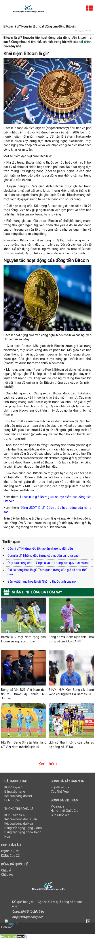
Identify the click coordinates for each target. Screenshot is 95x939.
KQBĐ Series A (14, 815)
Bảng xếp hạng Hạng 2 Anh (23, 828)
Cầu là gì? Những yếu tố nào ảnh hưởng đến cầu (40, 548)
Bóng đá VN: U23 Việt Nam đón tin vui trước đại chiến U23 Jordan (23, 694)
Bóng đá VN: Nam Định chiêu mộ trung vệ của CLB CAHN (71, 639)
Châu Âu (7, 874)
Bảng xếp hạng (14, 791)
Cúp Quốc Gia (60, 815)
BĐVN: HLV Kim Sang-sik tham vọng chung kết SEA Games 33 (71, 692)
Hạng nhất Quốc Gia (64, 810)
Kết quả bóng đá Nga (18, 823)
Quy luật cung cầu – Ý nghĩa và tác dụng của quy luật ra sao (48, 563)
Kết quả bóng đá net (18, 796)
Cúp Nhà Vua (60, 791)
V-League (57, 806)
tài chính (85, 42)
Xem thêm (47, 763)
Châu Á (6, 870)
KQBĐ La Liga (60, 787)
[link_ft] (47, 923)
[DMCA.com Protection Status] (13, 936)
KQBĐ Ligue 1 (13, 787)
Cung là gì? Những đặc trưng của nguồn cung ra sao (43, 555)
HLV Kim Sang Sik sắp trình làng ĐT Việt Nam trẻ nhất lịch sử (23, 745)
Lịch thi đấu (12, 800)
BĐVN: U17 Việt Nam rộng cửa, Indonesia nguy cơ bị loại (23, 639)
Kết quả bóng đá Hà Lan (20, 819)
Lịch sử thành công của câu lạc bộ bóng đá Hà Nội (71, 745)
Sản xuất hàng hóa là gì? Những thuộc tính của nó (42, 581)
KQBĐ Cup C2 (10, 855)
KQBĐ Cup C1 (10, 851)
